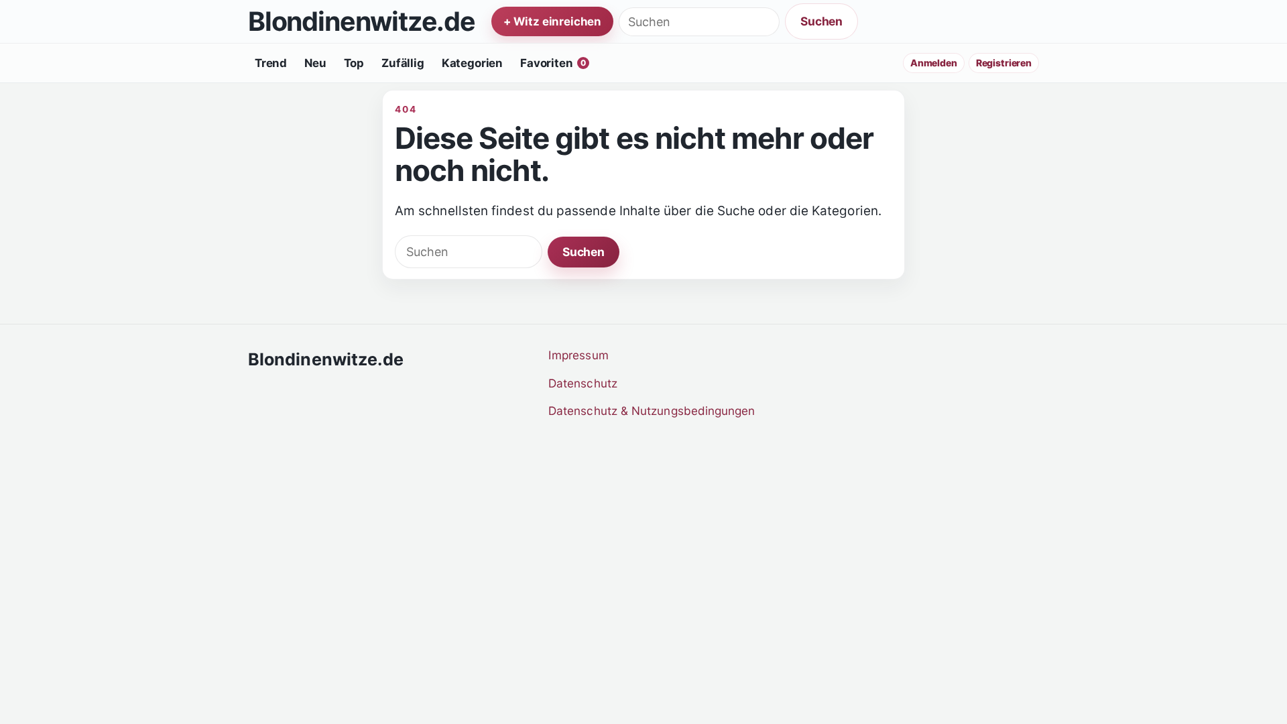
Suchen (821, 21)
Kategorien (472, 63)
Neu (315, 63)
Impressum (578, 355)
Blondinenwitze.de (361, 22)
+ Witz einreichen (552, 21)
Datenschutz (582, 383)
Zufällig (402, 63)
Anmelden (933, 62)
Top (354, 63)
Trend (271, 63)
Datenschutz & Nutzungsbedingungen (651, 411)
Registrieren (1004, 62)
